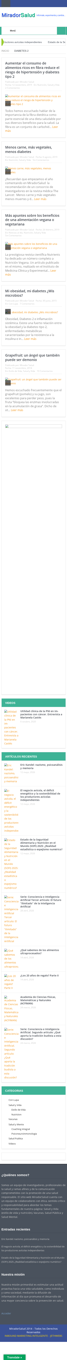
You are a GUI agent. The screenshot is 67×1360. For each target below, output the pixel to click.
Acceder (6, 1313)
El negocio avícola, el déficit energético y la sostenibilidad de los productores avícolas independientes (40, 795)
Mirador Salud (27, 81)
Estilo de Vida (15, 371)
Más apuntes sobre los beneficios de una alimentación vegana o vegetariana (32, 220)
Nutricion (16, 1114)
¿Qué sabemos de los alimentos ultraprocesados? (39, 951)
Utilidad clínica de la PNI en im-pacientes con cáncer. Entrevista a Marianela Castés (41, 714)
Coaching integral (20, 1129)
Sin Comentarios (41, 159)
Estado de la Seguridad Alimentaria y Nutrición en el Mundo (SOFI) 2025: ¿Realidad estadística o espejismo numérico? (41, 844)
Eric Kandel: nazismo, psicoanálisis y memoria (41, 766)
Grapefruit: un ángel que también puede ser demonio (32, 357)
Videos (12, 1143)
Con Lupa (13, 303)
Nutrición (41, 84)
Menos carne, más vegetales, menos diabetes (28, 149)
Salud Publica (16, 1138)
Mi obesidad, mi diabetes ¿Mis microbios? (29, 293)
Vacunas (13, 1119)
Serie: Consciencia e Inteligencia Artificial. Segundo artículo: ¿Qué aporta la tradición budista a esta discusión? (40, 1034)
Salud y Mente (16, 1124)
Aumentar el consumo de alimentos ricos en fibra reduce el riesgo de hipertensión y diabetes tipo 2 (32, 70)
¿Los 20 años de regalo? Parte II (39, 975)
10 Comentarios (45, 371)
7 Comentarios (27, 303)
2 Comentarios (12, 87)
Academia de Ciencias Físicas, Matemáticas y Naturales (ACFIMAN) (38, 1000)
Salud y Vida (53, 84)
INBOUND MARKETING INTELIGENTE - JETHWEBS (33, 1335)
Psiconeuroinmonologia (24, 1133)
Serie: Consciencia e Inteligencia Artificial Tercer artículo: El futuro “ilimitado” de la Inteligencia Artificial (40, 901)
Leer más (40, 199)
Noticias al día (16, 232)
